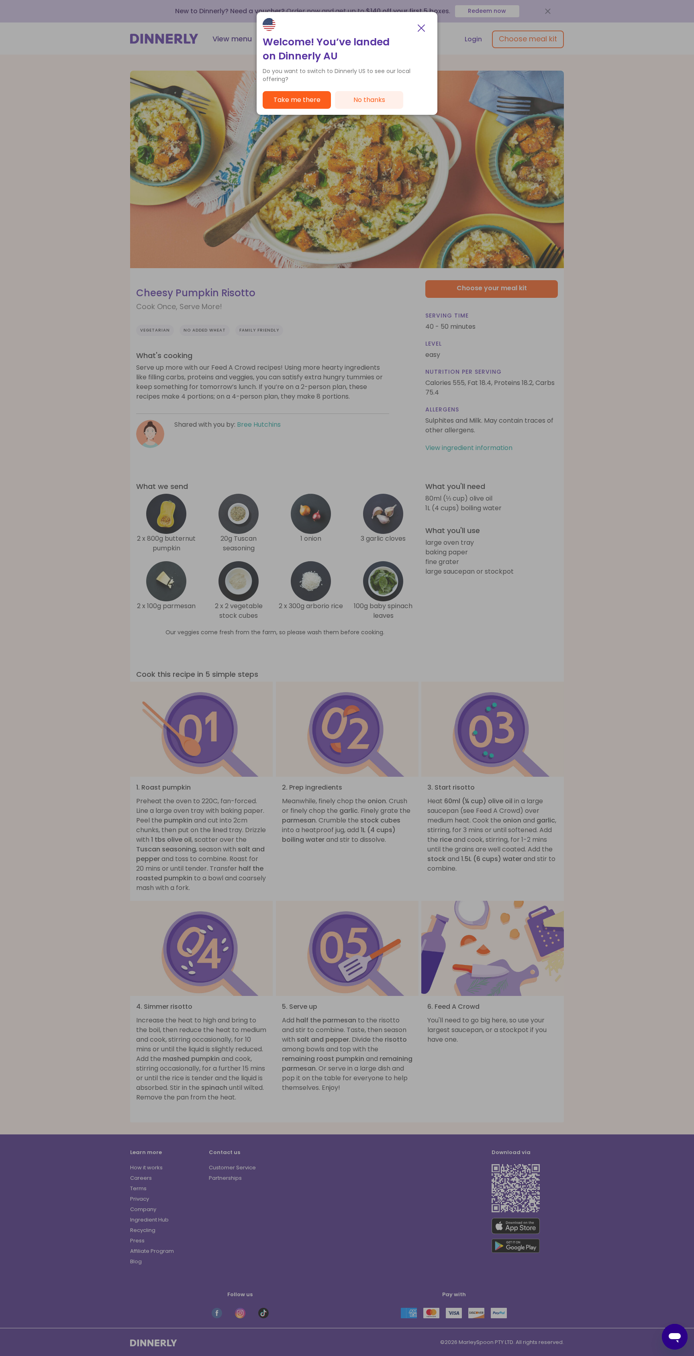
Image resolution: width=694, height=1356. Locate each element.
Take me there (297, 99)
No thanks (369, 99)
